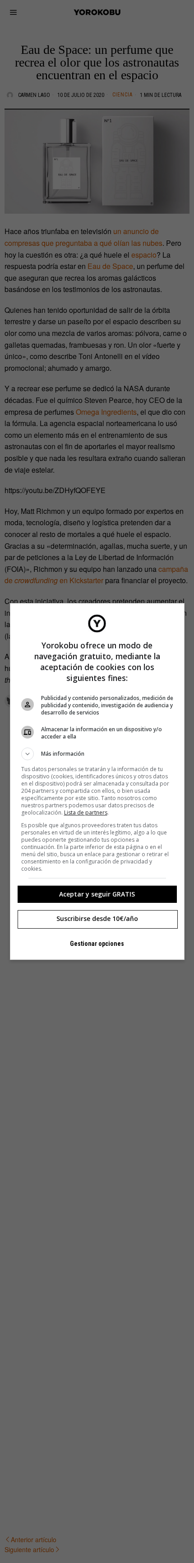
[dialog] (97, 781)
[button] (97, 754)
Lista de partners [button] (85, 812)
